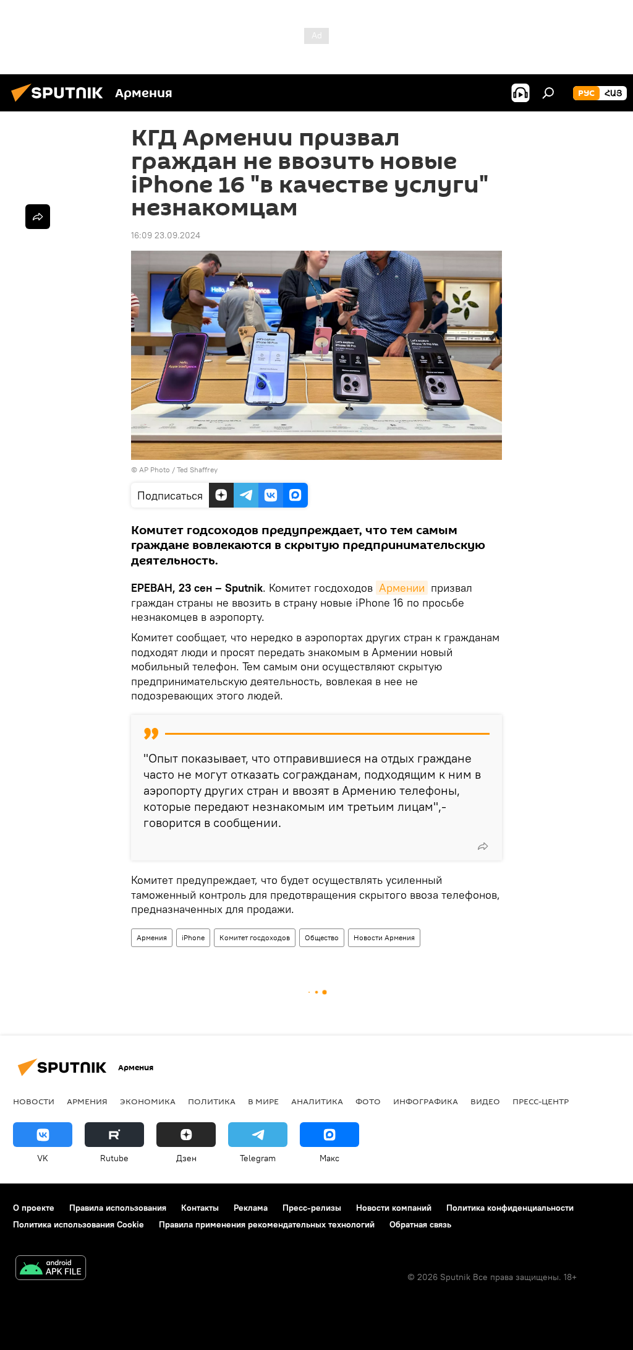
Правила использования (117, 1207)
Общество (322, 937)
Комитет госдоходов (254, 937)
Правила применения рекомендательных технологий (267, 1224)
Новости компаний (393, 1207)
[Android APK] (51, 1269)
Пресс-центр (540, 1101)
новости (33, 1101)
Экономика (148, 1101)
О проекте (33, 1207)
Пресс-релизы (312, 1207)
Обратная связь (420, 1224)
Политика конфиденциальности (510, 1207)
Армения (152, 937)
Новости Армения (384, 937)
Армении (402, 588)
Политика (212, 1101)
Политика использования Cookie (78, 1224)
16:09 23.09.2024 (165, 235)
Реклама (251, 1207)
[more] (482, 846)
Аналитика (317, 1101)
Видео (485, 1101)
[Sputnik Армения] (60, 103)
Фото (368, 1101)
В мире (263, 1101)
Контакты (200, 1207)
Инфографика (425, 1101)
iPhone (193, 937)
